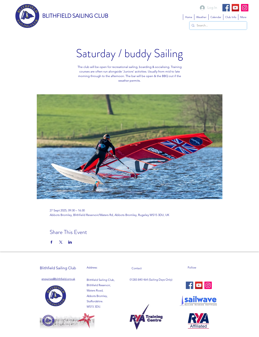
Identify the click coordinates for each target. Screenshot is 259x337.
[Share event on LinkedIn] (70, 242)
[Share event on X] (61, 242)
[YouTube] (235, 7)
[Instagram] (244, 7)
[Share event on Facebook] (51, 242)
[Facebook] (226, 7)
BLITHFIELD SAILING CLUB (75, 16)
